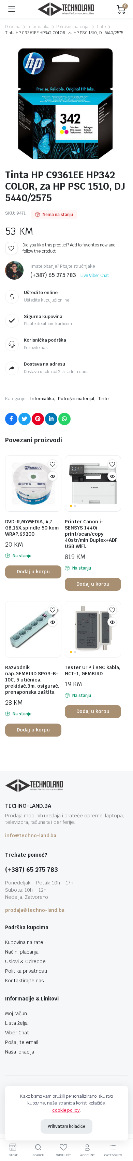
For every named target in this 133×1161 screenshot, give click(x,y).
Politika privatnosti (26, 971)
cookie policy (66, 1110)
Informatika (38, 26)
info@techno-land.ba (30, 835)
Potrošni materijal (72, 26)
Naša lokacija (19, 1052)
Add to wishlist (11, 248)
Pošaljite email (21, 1042)
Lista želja (16, 1023)
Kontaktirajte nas (24, 981)
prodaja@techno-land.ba (34, 910)
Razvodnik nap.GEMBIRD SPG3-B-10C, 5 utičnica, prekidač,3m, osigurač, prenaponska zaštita (32, 679)
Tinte (101, 26)
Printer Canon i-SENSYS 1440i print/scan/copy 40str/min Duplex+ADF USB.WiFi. (91, 534)
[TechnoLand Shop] (66, 9)
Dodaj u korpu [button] (33, 572)
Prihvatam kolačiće (66, 1126)
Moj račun (16, 1013)
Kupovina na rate (24, 942)
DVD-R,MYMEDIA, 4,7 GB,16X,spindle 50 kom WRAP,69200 (32, 528)
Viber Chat (17, 1033)
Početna (12, 26)
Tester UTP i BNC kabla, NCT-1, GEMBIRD (92, 670)
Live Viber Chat (94, 275)
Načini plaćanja (22, 952)
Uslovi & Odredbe (25, 961)
